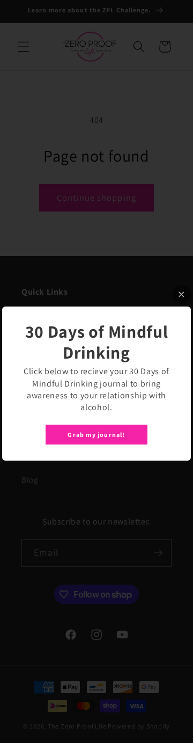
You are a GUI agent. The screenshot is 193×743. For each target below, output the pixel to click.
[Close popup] (181, 294)
